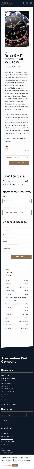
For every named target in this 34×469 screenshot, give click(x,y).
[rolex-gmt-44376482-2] (17, 29)
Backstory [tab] (9, 272)
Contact (4, 399)
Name (5, 227)
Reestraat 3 (5, 433)
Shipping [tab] (8, 275)
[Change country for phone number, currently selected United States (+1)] (4, 244)
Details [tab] (8, 269)
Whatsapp (4, 441)
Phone (5, 241)
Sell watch (5, 375)
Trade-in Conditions (8, 383)
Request (6, 248)
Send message (21, 257)
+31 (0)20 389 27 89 (7, 439)
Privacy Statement (7, 388)
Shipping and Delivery (8, 404)
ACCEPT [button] (15, 465)
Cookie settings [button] (6, 465)
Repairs (3, 381)
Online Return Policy (8, 378)
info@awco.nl (6, 444)
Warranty (4, 386)
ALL (9, 462)
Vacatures (4, 402)
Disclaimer (4, 394)
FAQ (2, 396)
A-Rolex (6, 52)
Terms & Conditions (7, 391)
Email (5, 234)
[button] (22, 3)
